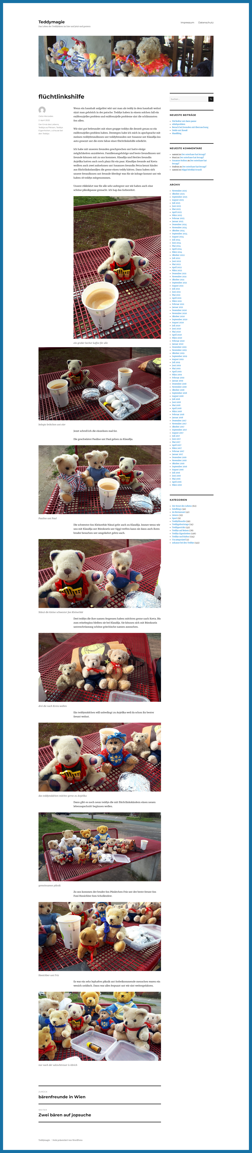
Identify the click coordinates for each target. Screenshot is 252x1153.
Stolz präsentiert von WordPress (67, 1140)
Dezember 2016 (179, 457)
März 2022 (177, 270)
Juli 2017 (176, 436)
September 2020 (179, 319)
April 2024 (177, 249)
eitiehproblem (178, 124)
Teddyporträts (178, 527)
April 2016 (177, 482)
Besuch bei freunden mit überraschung (190, 127)
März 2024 (177, 252)
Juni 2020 (176, 328)
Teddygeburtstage (180, 524)
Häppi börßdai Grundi (192, 170)
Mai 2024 (176, 246)
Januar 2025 (177, 221)
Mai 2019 (176, 368)
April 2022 (177, 267)
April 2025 (177, 212)
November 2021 (179, 276)
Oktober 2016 (178, 463)
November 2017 (179, 423)
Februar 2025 (178, 218)
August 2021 (177, 286)
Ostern (175, 515)
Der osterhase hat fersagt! (194, 154)
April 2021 (176, 298)
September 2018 (179, 393)
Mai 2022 (176, 264)
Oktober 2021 (178, 279)
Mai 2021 (176, 295)
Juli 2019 (176, 362)
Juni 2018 (176, 402)
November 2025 (179, 191)
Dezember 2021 (179, 273)
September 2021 (179, 283)
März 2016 (177, 485)
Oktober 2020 (178, 316)
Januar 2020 (177, 344)
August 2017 (177, 433)
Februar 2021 (178, 304)
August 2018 (177, 396)
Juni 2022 (176, 261)
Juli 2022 (176, 258)
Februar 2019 (178, 378)
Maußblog (176, 133)
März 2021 (177, 301)
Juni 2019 (176, 365)
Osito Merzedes (45, 116)
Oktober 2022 (178, 255)
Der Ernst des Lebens (48, 124)
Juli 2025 (176, 203)
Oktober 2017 (178, 427)
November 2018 (179, 387)
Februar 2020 (178, 341)
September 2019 (179, 356)
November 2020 (179, 313)
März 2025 (177, 215)
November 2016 (179, 460)
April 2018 (176, 408)
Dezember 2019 (179, 347)
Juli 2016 (176, 473)
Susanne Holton (179, 160)
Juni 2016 (176, 476)
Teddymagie (51, 21)
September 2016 (179, 466)
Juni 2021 (176, 292)
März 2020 (177, 338)
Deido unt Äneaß (179, 130)
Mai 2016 (176, 479)
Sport (174, 518)
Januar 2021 (177, 307)
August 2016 (178, 469)
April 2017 (176, 445)
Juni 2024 (176, 243)
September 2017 (179, 430)
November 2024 (179, 227)
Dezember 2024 (179, 224)
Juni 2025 (176, 206)
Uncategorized (179, 539)
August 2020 (178, 322)
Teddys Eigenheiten (181, 533)
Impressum (187, 22)
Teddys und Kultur (180, 536)
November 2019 (179, 350)
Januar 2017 (177, 454)
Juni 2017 (176, 439)
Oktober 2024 (178, 230)
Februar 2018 (178, 414)
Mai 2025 (176, 209)
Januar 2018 (177, 417)
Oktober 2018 (178, 390)
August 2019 (178, 359)
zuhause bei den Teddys (183, 543)
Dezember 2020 (179, 310)
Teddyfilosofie (179, 521)
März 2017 (177, 448)
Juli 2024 (176, 240)
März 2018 (177, 411)
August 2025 (178, 200)
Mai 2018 (176, 405)
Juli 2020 (176, 325)
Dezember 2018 (179, 384)
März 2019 (177, 374)
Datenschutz (206, 22)
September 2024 (179, 233)
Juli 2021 (176, 289)
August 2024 (178, 237)
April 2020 (177, 335)
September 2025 (179, 197)
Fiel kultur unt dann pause (184, 121)
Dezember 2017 (179, 420)
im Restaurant (178, 512)
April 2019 (177, 371)
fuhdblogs (177, 509)
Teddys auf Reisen (46, 127)
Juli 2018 (176, 399)
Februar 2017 (178, 451)
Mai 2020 (176, 332)
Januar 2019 (177, 381)
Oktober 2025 (178, 194)
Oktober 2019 (178, 353)
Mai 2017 (176, 442)
